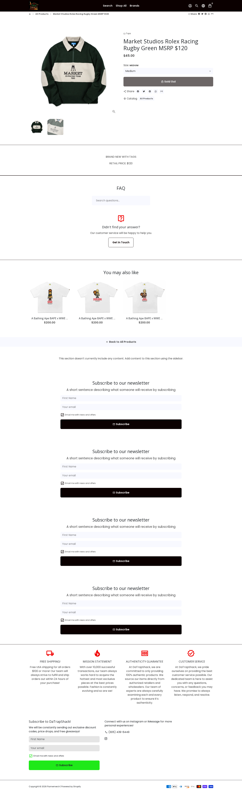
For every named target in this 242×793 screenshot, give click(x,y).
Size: (130, 65)
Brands (134, 6)
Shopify (77, 786)
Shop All (121, 6)
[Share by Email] (212, 14)
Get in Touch (120, 242)
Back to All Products (121, 342)
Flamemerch (53, 786)
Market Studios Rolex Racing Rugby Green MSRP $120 (81, 14)
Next (114, 71)
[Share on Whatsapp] (209, 14)
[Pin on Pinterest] (206, 14)
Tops (127, 33)
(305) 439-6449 (117, 732)
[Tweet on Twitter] (202, 14)
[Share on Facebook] (199, 14)
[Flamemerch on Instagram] (106, 739)
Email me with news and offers (80, 414)
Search (107, 6)
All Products (41, 14)
